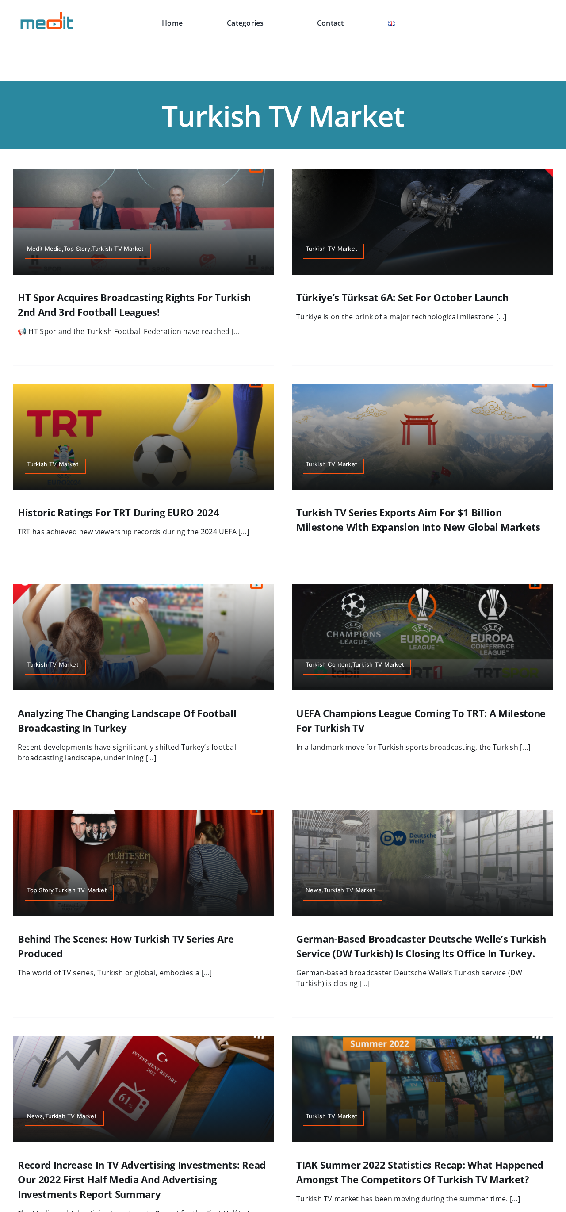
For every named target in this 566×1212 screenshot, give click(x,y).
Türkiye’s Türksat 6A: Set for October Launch (402, 297)
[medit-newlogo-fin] (47, 13)
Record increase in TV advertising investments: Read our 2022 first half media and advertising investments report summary (142, 1179)
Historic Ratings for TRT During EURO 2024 (118, 512)
